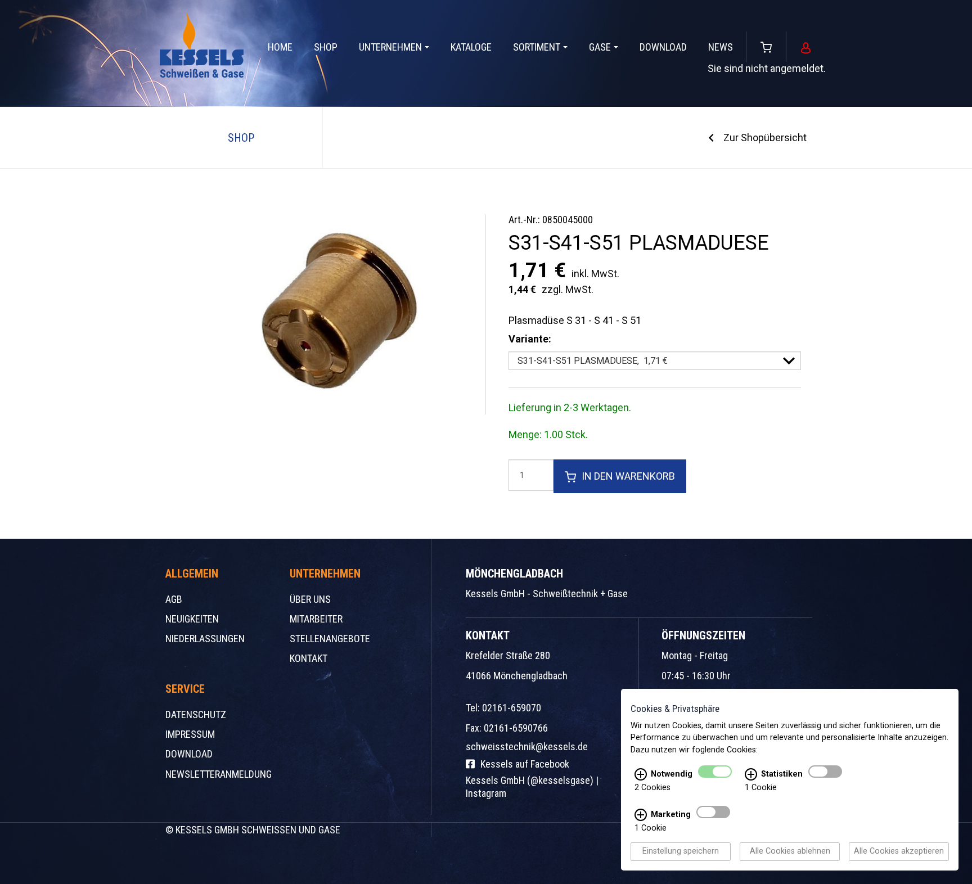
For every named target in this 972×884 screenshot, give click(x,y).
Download (663, 47)
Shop (326, 47)
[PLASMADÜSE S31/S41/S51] (328, 314)
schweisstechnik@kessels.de (527, 746)
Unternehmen (390, 47)
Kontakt (308, 658)
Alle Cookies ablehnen (790, 851)
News (720, 47)
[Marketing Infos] (640, 815)
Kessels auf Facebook (524, 764)
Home (280, 47)
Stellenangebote (330, 638)
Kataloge (471, 47)
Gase (600, 47)
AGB (173, 599)
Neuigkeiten (192, 619)
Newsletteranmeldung (218, 774)
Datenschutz (195, 714)
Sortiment (536, 47)
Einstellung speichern (680, 851)
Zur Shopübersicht (765, 137)
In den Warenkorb (628, 476)
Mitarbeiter (316, 619)
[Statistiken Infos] (751, 775)
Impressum (190, 734)
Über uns (310, 599)
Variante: (529, 339)
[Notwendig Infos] (640, 775)
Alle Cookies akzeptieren (899, 851)
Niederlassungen (205, 638)
